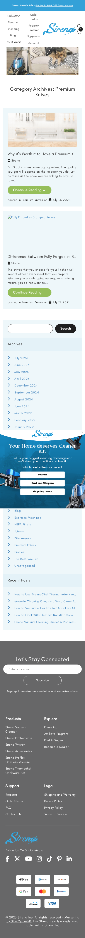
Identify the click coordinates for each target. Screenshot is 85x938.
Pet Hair (42, 474)
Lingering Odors (42, 491)
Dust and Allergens (42, 483)
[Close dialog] (82, 432)
